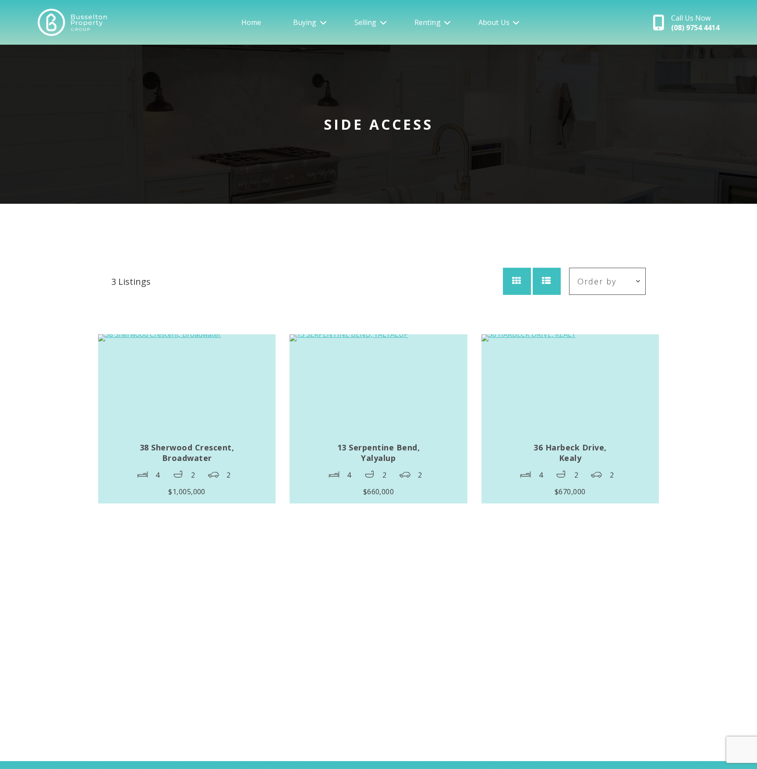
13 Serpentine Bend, (378, 452)
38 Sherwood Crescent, (187, 452)
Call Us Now (695, 22)
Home (251, 22)
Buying (305, 22)
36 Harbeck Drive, (570, 452)
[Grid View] (517, 281)
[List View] (547, 281)
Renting (427, 22)
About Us (493, 22)
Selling (365, 22)
